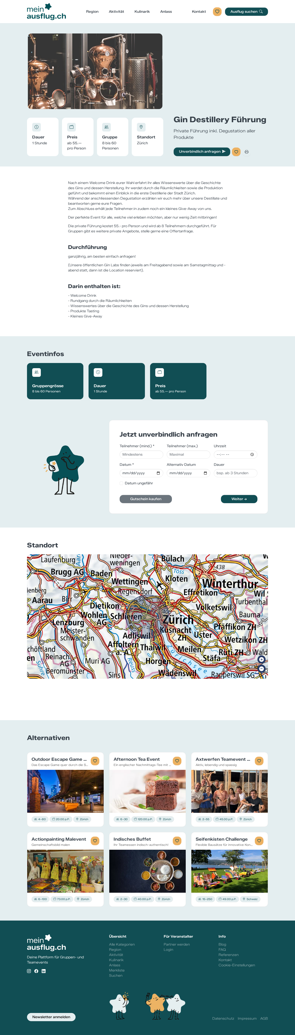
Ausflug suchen (244, 12)
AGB (264, 1018)
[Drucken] (246, 151)
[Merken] (236, 151)
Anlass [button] (166, 12)
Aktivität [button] (116, 12)
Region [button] (92, 12)
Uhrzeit (220, 446)
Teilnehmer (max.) (182, 446)
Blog (222, 944)
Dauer (219, 465)
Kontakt (199, 12)
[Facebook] (36, 971)
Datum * (127, 465)
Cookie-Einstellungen (237, 965)
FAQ (222, 950)
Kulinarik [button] (142, 12)
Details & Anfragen (65, 791)
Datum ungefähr (139, 483)
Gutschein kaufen (145, 499)
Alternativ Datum (181, 465)
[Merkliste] (217, 11)
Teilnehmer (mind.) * (137, 446)
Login (168, 950)
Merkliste (117, 970)
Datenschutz (223, 1018)
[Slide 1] (91, 103)
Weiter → (239, 499)
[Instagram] (29, 971)
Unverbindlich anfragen (199, 151)
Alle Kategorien (122, 944)
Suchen (115, 975)
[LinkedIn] (44, 971)
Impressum (247, 1018)
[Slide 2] (99, 103)
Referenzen (229, 955)
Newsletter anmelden (51, 1017)
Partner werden (177, 944)
